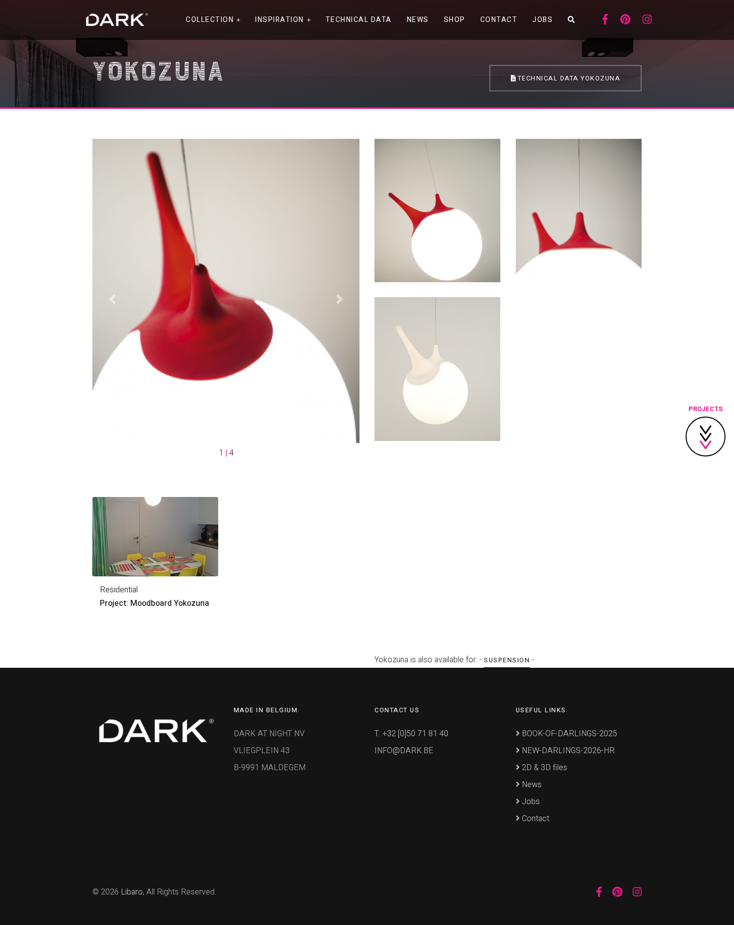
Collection (210, 19)
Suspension (507, 660)
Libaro (132, 892)
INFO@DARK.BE (403, 751)
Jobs (542, 19)
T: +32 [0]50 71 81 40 (411, 734)
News (418, 19)
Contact (499, 19)
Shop (454, 19)
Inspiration (279, 19)
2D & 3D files (543, 768)
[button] (112, 299)
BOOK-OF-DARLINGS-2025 (568, 734)
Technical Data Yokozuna (567, 78)
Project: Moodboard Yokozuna (154, 603)
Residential (119, 590)
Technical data (359, 19)
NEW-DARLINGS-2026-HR (567, 751)
